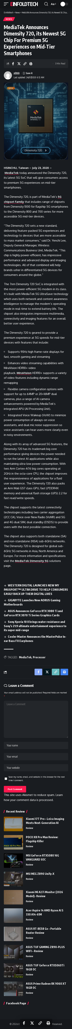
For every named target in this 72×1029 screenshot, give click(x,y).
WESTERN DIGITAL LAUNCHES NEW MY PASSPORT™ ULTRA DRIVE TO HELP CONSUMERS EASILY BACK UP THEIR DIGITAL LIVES (36, 589)
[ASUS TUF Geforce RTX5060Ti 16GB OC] (13, 970)
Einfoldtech (24, 4)
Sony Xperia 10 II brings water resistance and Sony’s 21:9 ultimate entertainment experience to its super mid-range (35, 626)
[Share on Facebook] (13, 64)
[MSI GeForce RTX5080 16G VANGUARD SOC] (13, 860)
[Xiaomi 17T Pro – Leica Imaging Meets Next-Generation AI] (13, 824)
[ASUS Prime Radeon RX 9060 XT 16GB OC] (13, 989)
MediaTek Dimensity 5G (31, 561)
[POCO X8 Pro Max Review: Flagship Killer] (13, 842)
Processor (39, 657)
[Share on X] (19, 64)
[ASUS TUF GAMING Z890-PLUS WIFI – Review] (13, 952)
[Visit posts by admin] (8, 75)
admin (17, 73)
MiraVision (24, 373)
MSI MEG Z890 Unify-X (40, 873)
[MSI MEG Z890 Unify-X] (13, 879)
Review (29, 828)
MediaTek (12, 173)
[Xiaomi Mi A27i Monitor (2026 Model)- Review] (13, 897)
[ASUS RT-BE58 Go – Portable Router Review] (13, 934)
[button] (7, 4)
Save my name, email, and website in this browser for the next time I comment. (37, 778)
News (9, 19)
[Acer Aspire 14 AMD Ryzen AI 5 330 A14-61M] (13, 915)
